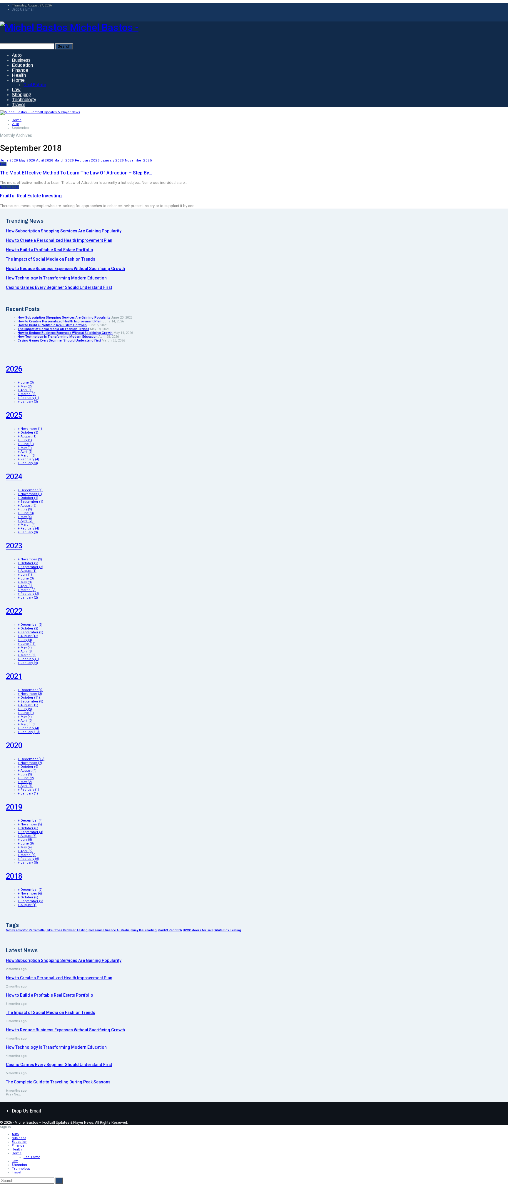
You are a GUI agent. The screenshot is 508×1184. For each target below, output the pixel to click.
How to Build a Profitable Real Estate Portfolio (49, 249)
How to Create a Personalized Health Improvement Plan (59, 240)
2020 (14, 745)
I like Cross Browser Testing (67, 930)
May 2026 (27, 160)
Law (16, 89)
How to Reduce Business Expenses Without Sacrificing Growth (65, 268)
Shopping (21, 94)
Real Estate (35, 85)
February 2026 (87, 160)
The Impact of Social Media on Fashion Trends (50, 259)
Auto (17, 55)
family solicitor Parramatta (25, 930)
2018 (14, 876)
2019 (14, 807)
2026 (14, 369)
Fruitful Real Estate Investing (31, 196)
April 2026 (45, 160)
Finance (20, 70)
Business (21, 60)
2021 (14, 676)
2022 (14, 611)
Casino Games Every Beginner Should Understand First (59, 287)
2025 (14, 415)
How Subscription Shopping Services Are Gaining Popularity (63, 231)
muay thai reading (144, 930)
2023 (14, 546)
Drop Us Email (23, 9)
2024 (14, 476)
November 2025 (138, 160)
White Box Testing (227, 930)
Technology (24, 99)
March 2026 (64, 160)
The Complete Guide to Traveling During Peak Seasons (58, 1082)
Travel (18, 104)
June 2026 (9, 160)
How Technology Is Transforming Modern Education (56, 278)
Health (19, 75)
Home (18, 80)
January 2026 (112, 160)
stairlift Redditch (170, 930)
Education (22, 65)
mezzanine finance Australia (109, 930)
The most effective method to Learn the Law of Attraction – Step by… (76, 173)
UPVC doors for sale (198, 930)
